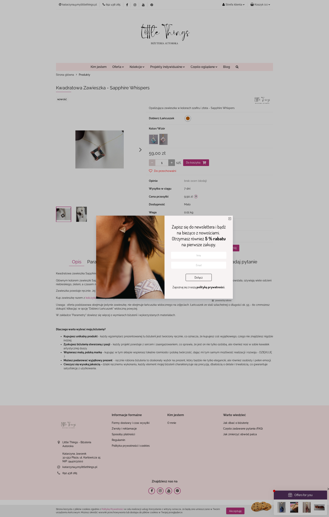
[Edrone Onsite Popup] (164, 258)
